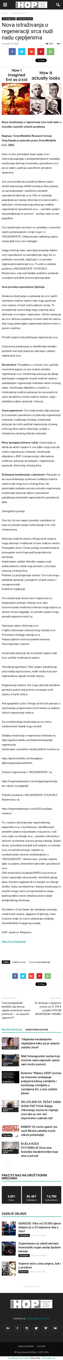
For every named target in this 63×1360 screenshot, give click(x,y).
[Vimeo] (45, 1328)
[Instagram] (26, 1328)
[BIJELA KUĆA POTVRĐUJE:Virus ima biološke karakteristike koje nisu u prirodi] (10, 1148)
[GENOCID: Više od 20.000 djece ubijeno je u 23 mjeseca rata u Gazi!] (9, 1228)
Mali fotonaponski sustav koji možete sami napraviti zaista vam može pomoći (40, 1060)
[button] (58, 5)
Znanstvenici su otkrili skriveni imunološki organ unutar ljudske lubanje (39, 1247)
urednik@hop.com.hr (38, 1318)
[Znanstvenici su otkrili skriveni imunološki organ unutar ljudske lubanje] (9, 1249)
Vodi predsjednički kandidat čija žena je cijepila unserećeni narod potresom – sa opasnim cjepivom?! (16, 1010)
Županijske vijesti (25, 18)
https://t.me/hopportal (14, 941)
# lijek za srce (19, 962)
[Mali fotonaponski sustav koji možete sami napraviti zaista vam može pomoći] (10, 1060)
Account (41, 1346)
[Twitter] (36, 1328)
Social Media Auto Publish (18, 1358)
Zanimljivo (24, 1235)
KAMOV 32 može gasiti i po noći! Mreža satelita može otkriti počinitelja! (39, 1131)
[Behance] (7, 1328)
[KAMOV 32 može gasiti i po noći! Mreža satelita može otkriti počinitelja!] (10, 1131)
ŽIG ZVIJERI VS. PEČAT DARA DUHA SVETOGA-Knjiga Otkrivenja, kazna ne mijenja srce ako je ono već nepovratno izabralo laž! (41, 1110)
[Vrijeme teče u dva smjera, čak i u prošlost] (9, 1269)
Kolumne (23, 1271)
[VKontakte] (55, 1328)
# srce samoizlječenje (39, 962)
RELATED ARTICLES (12, 1029)
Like (11, 1187)
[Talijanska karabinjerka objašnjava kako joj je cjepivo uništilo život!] (10, 1043)
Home (5, 13)
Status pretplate (26, 1346)
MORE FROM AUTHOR (37, 1029)
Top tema (7, 1135)
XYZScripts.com (48, 1358)
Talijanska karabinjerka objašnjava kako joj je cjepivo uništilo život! (40, 1043)
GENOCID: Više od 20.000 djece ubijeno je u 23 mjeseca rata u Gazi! (39, 1227)
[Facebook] (17, 1328)
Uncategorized (9, 18)
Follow (31, 1187)
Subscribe (51, 1187)
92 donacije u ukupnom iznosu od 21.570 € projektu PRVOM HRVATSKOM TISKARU (48, 1008)
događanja (7, 1081)
